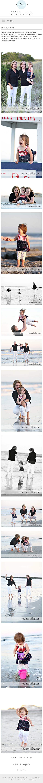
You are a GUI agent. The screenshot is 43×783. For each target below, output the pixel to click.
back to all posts (22, 764)
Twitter (27, 758)
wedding (22, 32)
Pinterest (31, 758)
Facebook (24, 758)
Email (21, 758)
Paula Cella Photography (21, 6)
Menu (10, 20)
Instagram (21, 779)
